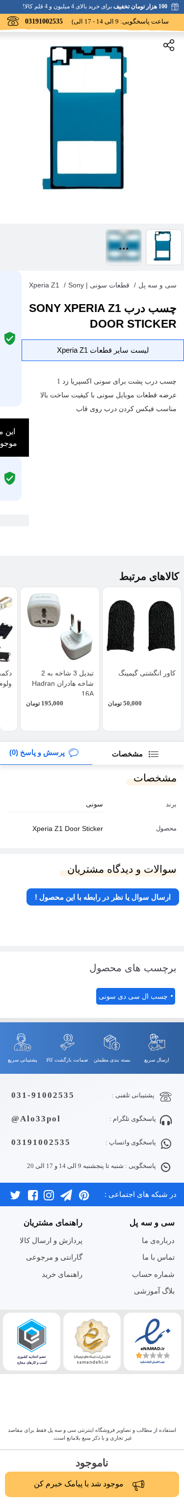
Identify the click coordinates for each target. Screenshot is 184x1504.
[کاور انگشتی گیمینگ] (142, 626)
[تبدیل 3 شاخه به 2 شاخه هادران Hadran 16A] (60, 626)
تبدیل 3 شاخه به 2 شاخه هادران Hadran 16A (63, 683)
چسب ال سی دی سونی (133, 996)
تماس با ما (158, 1257)
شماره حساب (153, 1274)
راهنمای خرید (62, 1274)
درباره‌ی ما (158, 1240)
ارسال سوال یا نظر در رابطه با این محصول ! (103, 897)
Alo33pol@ (36, 1118)
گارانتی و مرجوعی (54, 1257)
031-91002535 (43, 1095)
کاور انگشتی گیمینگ (147, 673)
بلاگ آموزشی (154, 1291)
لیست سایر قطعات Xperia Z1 (103, 350)
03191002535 (41, 1142)
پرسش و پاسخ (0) (37, 752)
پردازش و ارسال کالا (51, 1240)
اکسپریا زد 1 (74, 381)
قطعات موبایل (136, 395)
